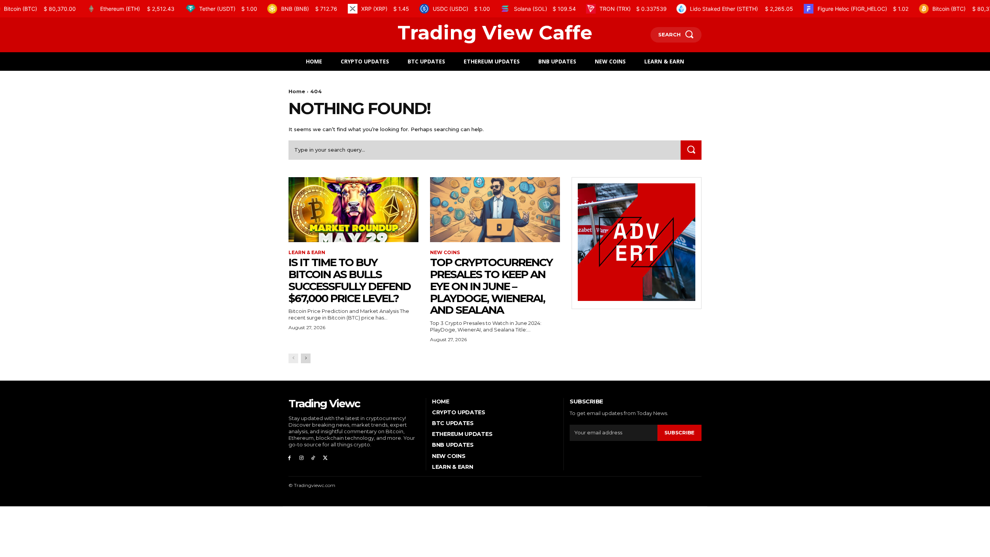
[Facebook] (289, 457)
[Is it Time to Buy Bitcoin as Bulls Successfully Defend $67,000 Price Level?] (353, 209)
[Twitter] (325, 457)
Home (296, 91)
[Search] (691, 149)
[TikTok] (313, 457)
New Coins (445, 252)
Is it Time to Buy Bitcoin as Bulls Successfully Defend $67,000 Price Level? (349, 280)
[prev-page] (293, 358)
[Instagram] (301, 457)
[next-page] (306, 358)
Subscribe (679, 432)
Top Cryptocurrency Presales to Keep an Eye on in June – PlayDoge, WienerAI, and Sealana (491, 286)
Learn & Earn (306, 252)
